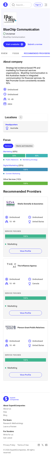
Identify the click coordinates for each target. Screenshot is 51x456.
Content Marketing (13, 174)
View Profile (25, 251)
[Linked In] (38, 445)
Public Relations (12, 160)
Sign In (38, 5)
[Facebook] (46, 445)
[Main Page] (5, 4)
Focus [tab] (16, 53)
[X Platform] (42, 445)
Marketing (7, 151)
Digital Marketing (10, 165)
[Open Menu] (46, 5)
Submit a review (35, 44)
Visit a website (12, 44)
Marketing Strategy (30, 160)
